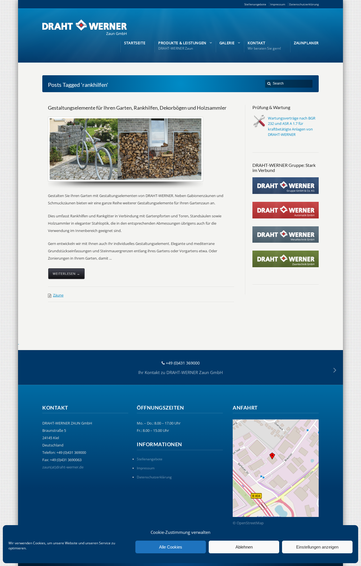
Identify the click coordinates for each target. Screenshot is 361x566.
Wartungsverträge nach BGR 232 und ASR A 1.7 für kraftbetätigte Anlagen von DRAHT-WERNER (291, 126)
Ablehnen (244, 547)
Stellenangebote (255, 4)
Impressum (277, 4)
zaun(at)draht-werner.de (62, 467)
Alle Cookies (170, 547)
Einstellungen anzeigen (317, 547)
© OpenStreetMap (248, 522)
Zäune (58, 295)
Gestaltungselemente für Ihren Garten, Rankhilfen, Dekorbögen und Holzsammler (137, 108)
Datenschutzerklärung (304, 4)
